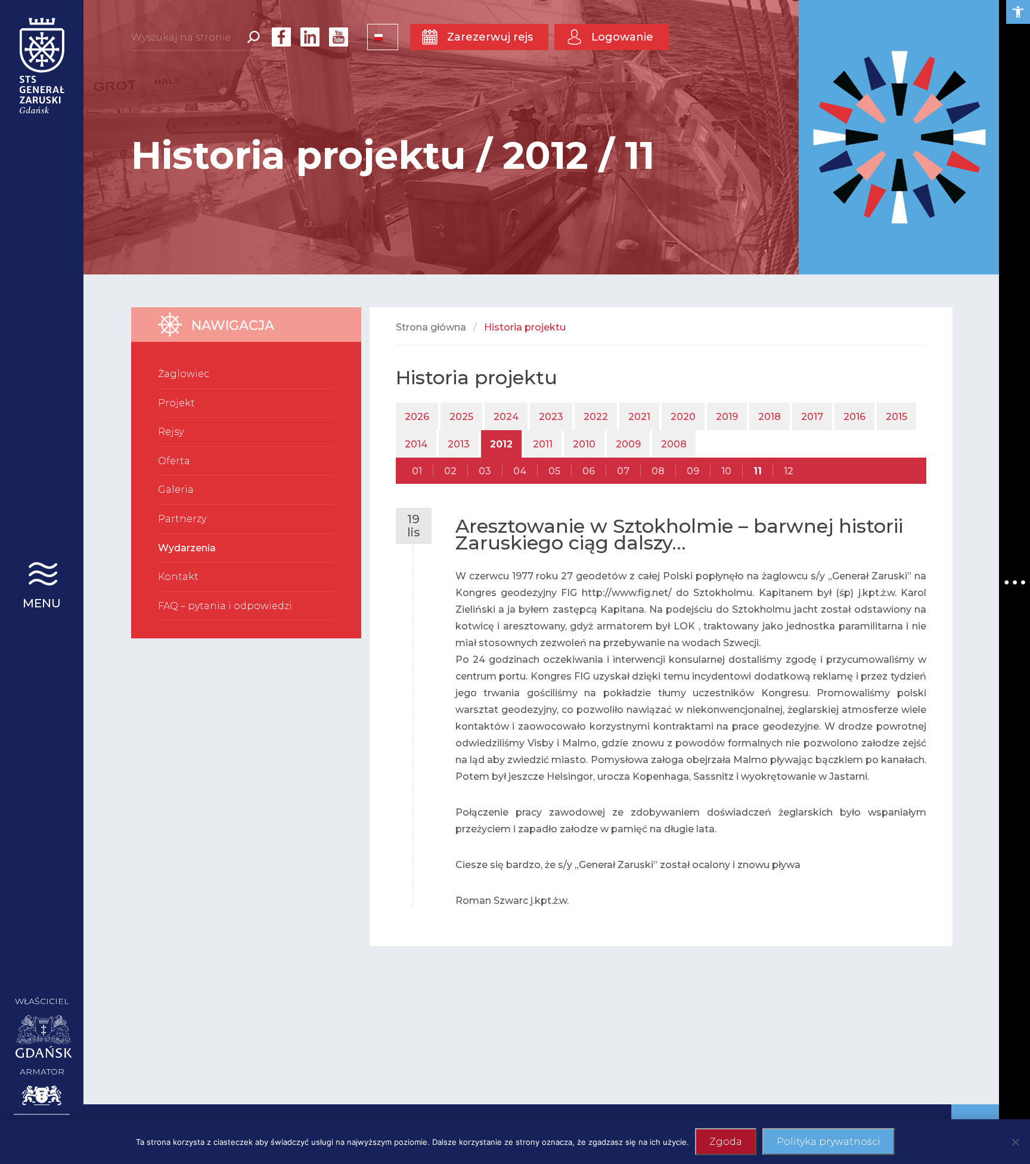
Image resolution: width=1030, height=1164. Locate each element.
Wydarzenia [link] (187, 548)
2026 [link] (417, 416)
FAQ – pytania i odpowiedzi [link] (225, 606)
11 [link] (757, 471)
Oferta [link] (174, 461)
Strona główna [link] (431, 327)
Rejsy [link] (171, 431)
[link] (1018, 12)
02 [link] (450, 471)
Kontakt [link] (178, 576)
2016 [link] (854, 416)
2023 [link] (551, 416)
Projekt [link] (176, 403)
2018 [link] (769, 416)
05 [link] (554, 471)
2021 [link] (639, 416)
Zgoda (725, 1141)
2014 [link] (416, 444)
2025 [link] (461, 416)
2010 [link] (584, 444)
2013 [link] (459, 444)
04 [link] (519, 471)
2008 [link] (674, 444)
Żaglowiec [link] (183, 373)
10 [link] (726, 471)
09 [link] (693, 471)
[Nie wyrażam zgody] (1015, 1142)
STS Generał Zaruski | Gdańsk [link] (41, 65)
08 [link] (658, 471)
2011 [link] (543, 444)
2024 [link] (506, 416)
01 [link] (417, 471)
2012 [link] (501, 444)
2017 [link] (812, 416)
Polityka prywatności (828, 1141)
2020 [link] (683, 416)
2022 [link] (596, 416)
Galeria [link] (176, 489)
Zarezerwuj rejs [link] (490, 37)
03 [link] (485, 471)
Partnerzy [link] (182, 518)
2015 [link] (896, 416)
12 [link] (788, 471)
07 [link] (623, 471)
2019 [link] (727, 416)
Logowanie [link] (622, 37)
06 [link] (588, 471)
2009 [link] (628, 444)
